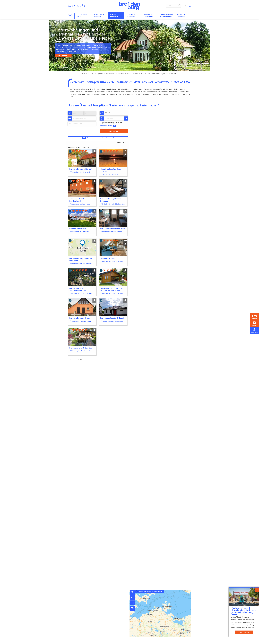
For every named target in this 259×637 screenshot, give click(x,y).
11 (78, 360)
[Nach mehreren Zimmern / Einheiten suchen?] (84, 137)
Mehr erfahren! (63, 55)
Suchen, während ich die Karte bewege (150, 591)
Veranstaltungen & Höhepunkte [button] (166, 15)
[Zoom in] (132, 592)
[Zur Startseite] (71, 16)
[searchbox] (82, 118)
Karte (79, 6)
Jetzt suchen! (113, 131)
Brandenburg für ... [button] (82, 15)
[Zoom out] (132, 597)
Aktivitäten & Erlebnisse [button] (99, 15)
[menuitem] (185, 6)
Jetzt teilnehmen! (244, 632)
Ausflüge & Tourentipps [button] (148, 15)
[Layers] (132, 608)
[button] (254, 323)
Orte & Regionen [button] (114, 15)
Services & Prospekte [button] (181, 15)
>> (81, 360)
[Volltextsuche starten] (179, 5)
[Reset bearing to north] (132, 602)
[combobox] (84, 118)
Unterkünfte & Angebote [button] (132, 15)
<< (70, 360)
